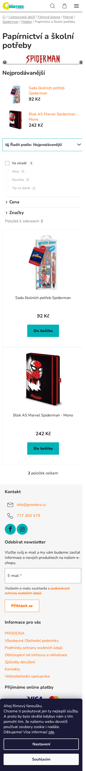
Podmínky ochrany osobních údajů (34, 647)
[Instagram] (22, 529)
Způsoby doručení (20, 662)
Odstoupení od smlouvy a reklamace (36, 655)
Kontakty (12, 669)
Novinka (20, 180)
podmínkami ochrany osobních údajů (37, 590)
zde (51, 732)
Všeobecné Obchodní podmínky (32, 640)
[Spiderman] (43, 59)
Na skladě (22, 163)
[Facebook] (10, 529)
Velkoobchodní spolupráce (27, 676)
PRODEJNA (15, 633)
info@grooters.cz (31, 504)
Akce (18, 171)
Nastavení (41, 744)
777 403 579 (28, 515)
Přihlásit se (22, 605)
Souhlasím (41, 759)
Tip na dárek (23, 188)
